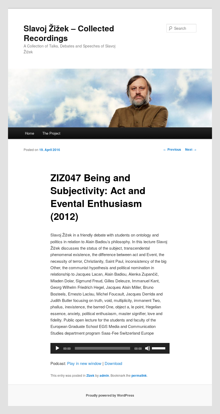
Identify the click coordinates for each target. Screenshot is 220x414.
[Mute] (147, 348)
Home (29, 133)
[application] (110, 348)
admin (104, 375)
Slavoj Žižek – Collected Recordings (69, 32)
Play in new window (84, 363)
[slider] (159, 348)
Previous (172, 149)
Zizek (90, 375)
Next (190, 149)
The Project (51, 133)
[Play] (57, 348)
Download (113, 363)
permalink (139, 375)
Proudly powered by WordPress (110, 395)
